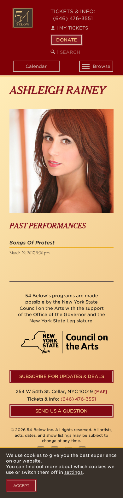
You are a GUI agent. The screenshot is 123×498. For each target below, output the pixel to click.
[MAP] (100, 391)
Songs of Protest (32, 243)
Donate (66, 39)
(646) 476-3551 (73, 18)
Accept (21, 485)
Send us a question (61, 410)
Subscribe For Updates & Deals (61, 376)
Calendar (36, 66)
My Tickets (72, 27)
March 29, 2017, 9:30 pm (29, 252)
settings (73, 472)
